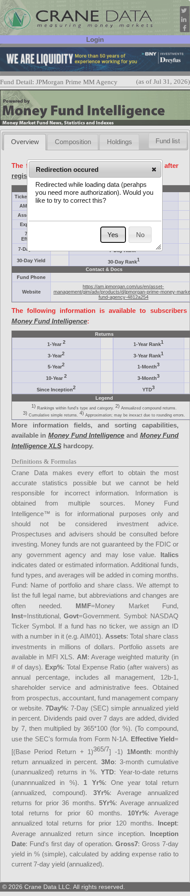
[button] (154, 169)
